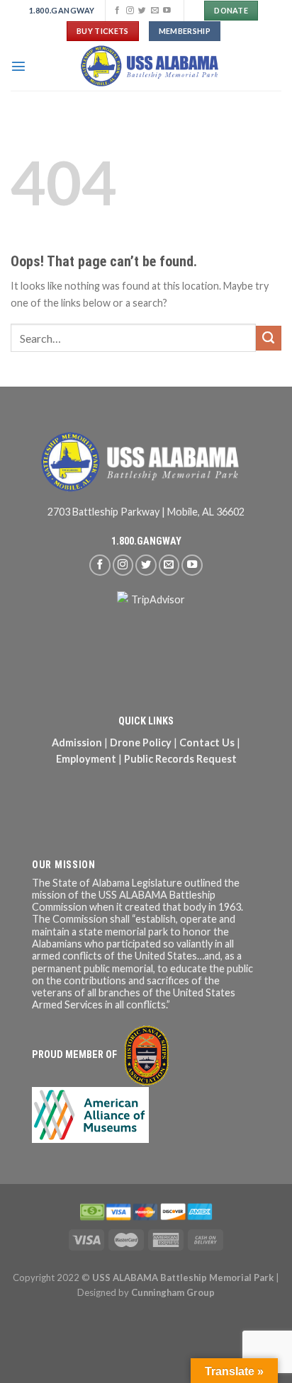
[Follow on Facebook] (117, 10)
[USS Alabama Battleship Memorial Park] (154, 66)
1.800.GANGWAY (146, 541)
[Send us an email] (155, 10)
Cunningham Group (173, 1292)
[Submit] (268, 338)
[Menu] (18, 66)
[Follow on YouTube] (167, 10)
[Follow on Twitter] (142, 10)
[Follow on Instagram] (130, 10)
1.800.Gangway (62, 10)
